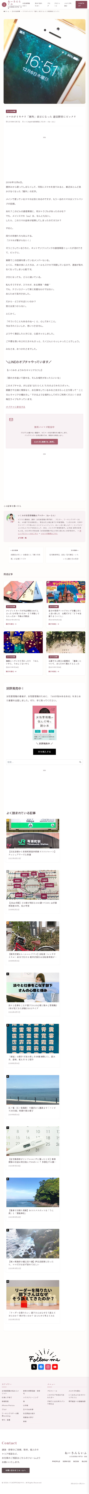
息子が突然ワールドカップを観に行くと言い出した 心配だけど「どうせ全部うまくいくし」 (65, 613)
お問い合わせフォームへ (16, 1470)
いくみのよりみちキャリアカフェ (77, 1396)
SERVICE (67, 1461)
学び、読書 (6, 1420)
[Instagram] (48, 1367)
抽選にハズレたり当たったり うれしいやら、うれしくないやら (22, 662)
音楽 (25, 1421)
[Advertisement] (44, 157)
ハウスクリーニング (30, 1397)
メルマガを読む (68, 5)
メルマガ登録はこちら (49, 533)
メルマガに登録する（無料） (44, 441)
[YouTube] (55, 1367)
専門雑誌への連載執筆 (77, 1401)
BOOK (76, 1461)
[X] (34, 1367)
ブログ (48, 5)
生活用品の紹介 (29, 1413)
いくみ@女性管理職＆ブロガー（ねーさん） (37, 515)
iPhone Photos (8, 1405)
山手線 (25, 1405)
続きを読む (10, 624)
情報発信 (5, 1401)
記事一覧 (23, 538)
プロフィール (57, 5)
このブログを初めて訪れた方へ (55, 1396)
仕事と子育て (7, 1397)
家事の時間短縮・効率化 (31, 1392)
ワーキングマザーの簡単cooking (10, 1415)
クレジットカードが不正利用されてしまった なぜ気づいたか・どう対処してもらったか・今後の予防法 (22, 613)
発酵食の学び (28, 1417)
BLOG (84, 1461)
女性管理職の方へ (26, 5)
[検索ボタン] (80, 762)
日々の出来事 (11, 111)
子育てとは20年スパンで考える (56, 1402)
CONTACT (81, 5)
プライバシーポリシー (78, 1483)
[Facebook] (41, 1367)
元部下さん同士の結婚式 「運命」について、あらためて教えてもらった (65, 662)
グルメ (4, 1409)
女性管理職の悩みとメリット (10, 1392)
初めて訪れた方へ (38, 5)
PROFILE (56, 1461)
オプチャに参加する (15, 407)
